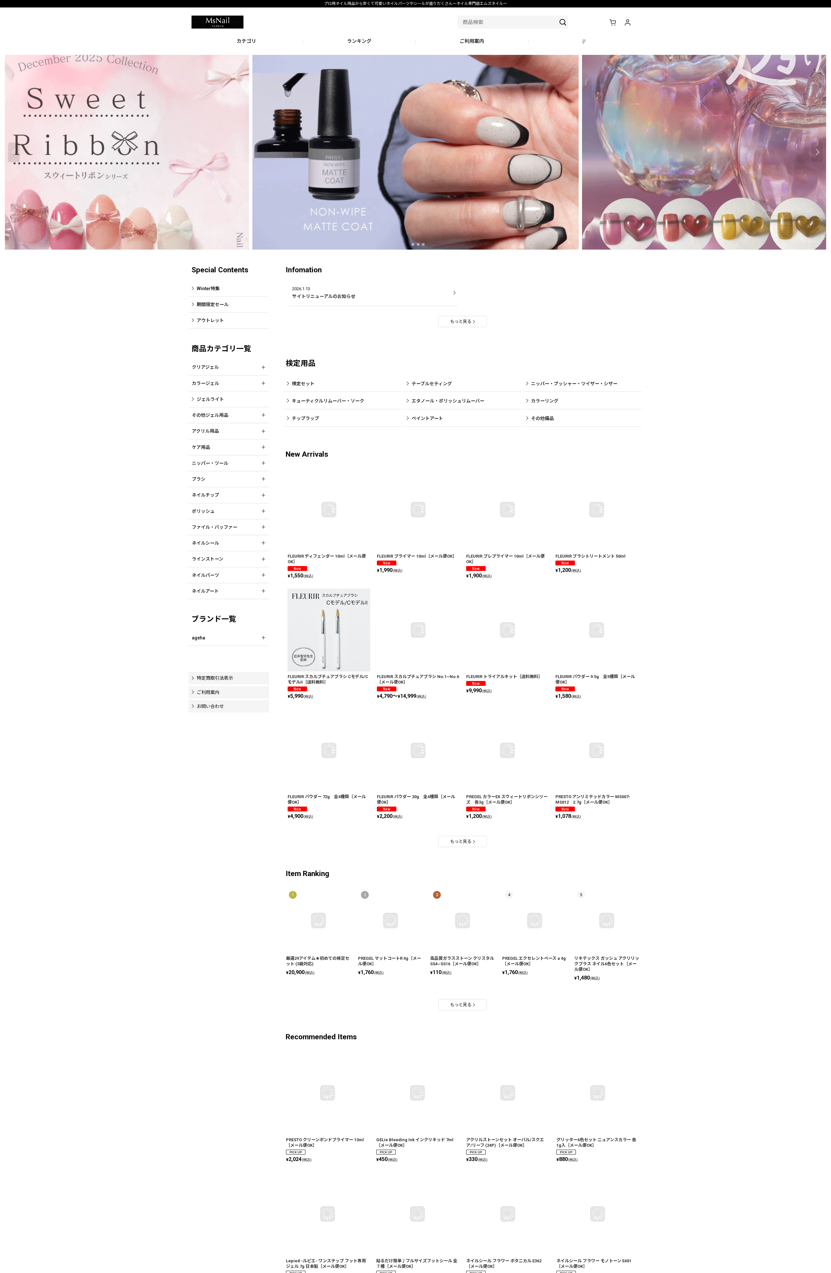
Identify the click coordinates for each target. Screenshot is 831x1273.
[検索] (562, 22)
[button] (584, 41)
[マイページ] (627, 22)
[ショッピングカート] (612, 22)
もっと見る (460, 321)
